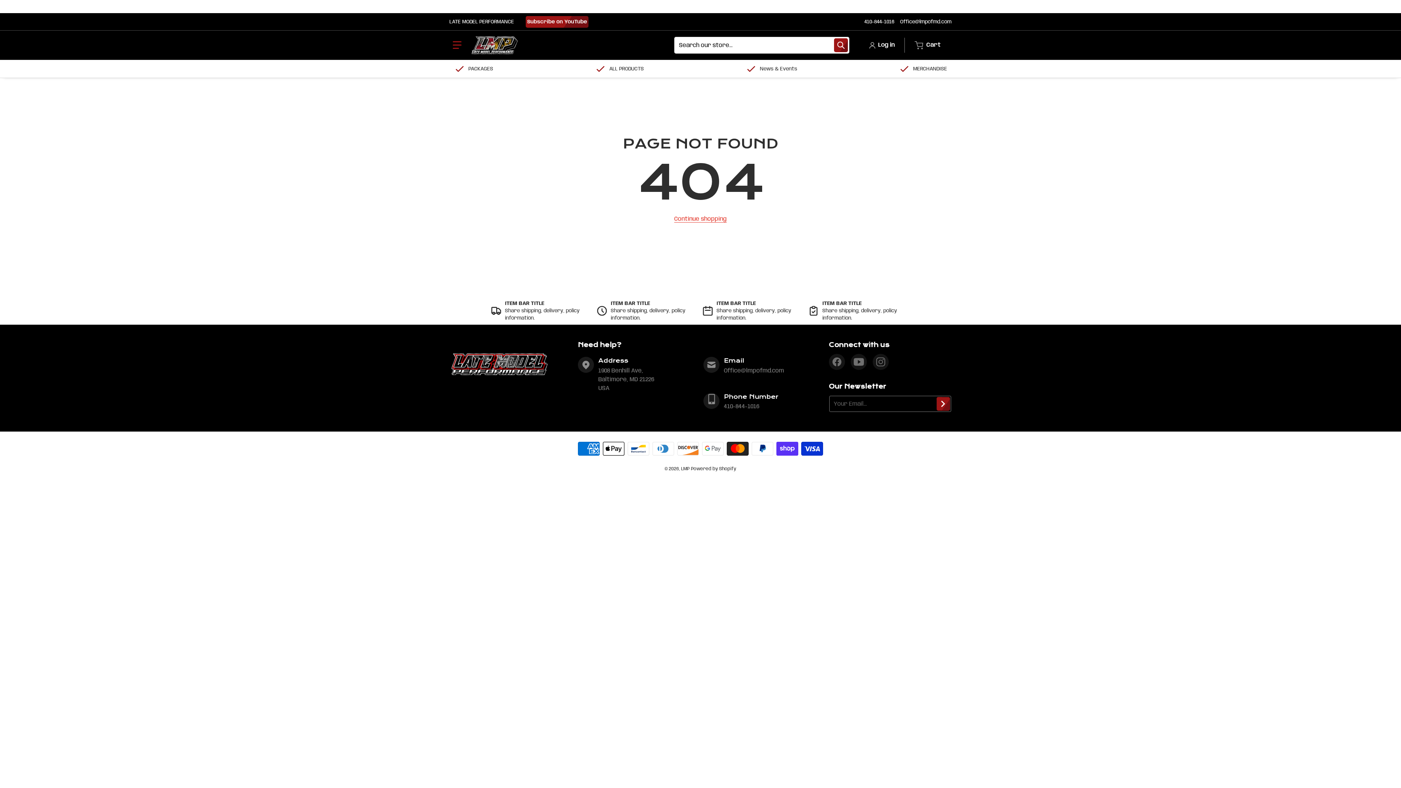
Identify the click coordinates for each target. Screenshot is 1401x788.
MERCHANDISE (930, 69)
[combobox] (761, 45)
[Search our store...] (841, 45)
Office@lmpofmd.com (926, 21)
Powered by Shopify (713, 469)
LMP (685, 469)
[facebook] (837, 362)
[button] (457, 45)
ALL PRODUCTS (626, 69)
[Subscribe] (943, 404)
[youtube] (859, 362)
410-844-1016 (879, 21)
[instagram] (881, 362)
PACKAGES (480, 69)
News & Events (778, 69)
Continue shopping (700, 219)
